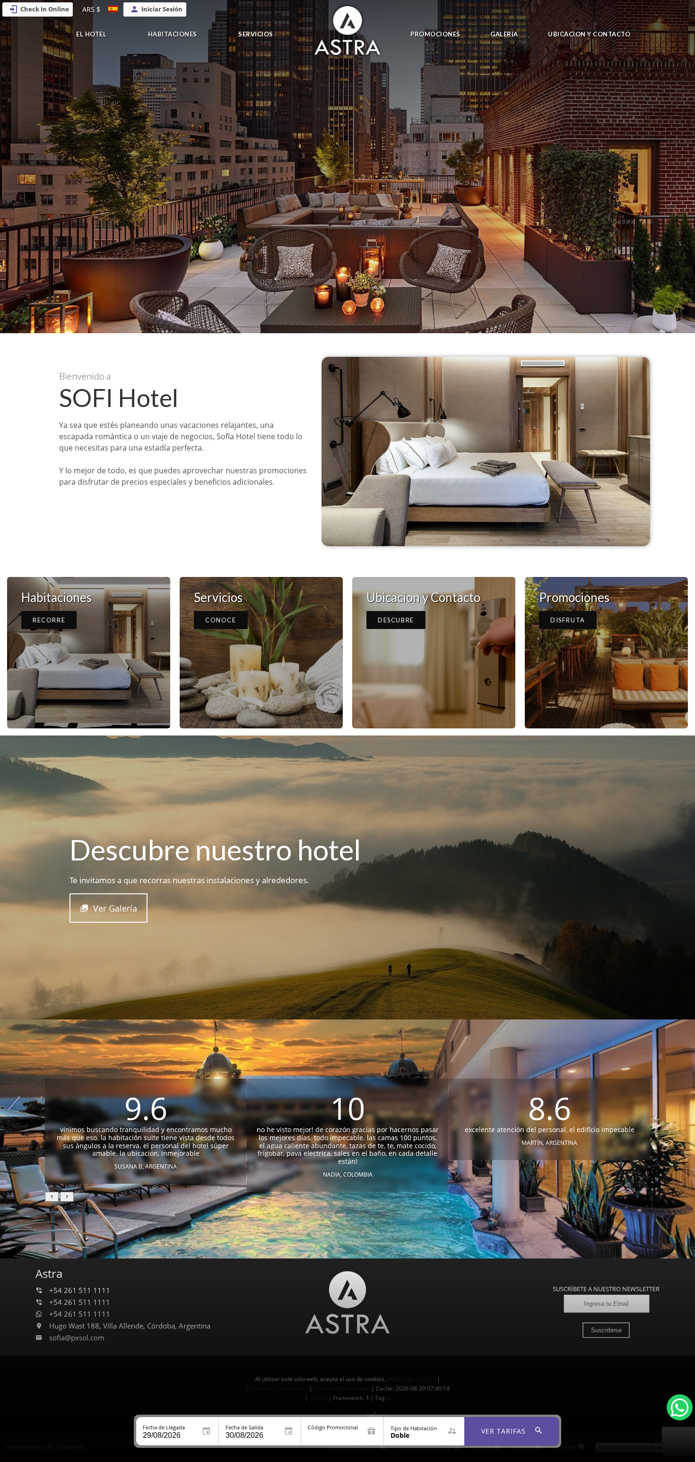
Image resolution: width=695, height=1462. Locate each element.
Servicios (255, 34)
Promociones (435, 34)
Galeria (504, 34)
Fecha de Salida (244, 1427)
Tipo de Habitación (414, 1428)
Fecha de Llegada (164, 1427)
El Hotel (91, 34)
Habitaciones (172, 34)
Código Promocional (333, 1427)
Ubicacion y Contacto (589, 34)
